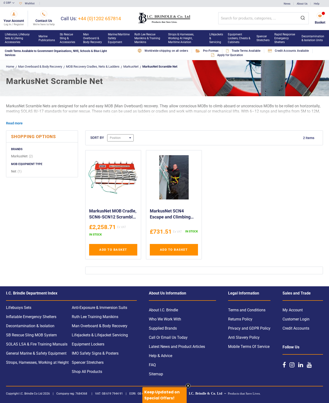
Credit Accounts (296, 328)
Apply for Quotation (230, 55)
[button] (9, 3)
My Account (293, 310)
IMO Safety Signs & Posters (95, 353)
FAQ (152, 365)
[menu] (164, 38)
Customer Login (296, 319)
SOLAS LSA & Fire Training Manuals (36, 344)
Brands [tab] (16, 149)
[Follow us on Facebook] (284, 364)
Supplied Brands (163, 328)
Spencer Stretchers (88, 362)
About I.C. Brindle (163, 310)
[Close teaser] (188, 385)
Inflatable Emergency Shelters (31, 316)
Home (10, 66)
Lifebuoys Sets (18, 307)
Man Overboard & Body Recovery (40, 66)
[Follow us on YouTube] (309, 364)
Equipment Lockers (88, 344)
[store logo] (164, 19)
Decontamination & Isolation (30, 326)
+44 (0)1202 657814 (99, 18)
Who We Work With (165, 319)
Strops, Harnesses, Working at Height (37, 362)
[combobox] (263, 18)
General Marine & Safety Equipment (36, 353)
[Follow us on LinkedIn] (300, 364)
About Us (302, 3)
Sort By (97, 138)
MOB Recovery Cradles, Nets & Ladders (93, 66)
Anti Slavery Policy (244, 337)
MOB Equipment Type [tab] (26, 164)
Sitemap (156, 374)
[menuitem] (19, 38)
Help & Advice (160, 355)
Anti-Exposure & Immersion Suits (99, 307)
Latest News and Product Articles (177, 346)
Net (17, 171)
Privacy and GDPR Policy (249, 328)
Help (316, 3)
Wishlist (30, 3)
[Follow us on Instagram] (292, 364)
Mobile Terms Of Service (249, 346)
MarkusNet (130, 66)
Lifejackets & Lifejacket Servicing (100, 335)
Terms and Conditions (246, 310)
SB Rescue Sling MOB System (31, 335)
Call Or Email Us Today (168, 337)
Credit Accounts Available (292, 50)
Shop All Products (87, 371)
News (287, 3)
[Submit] (303, 18)
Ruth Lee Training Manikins (95, 316)
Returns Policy (240, 319)
